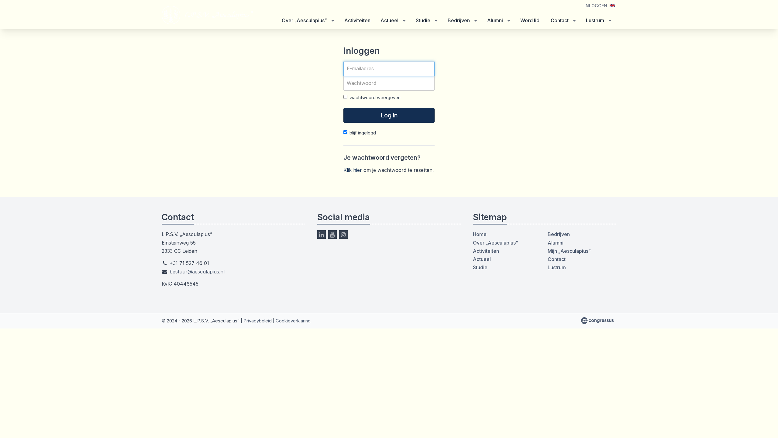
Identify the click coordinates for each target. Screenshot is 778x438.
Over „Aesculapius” (304, 20)
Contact (560, 20)
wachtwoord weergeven (375, 97)
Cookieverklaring (293, 321)
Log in (389, 115)
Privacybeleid (257, 321)
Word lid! (530, 20)
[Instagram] (343, 234)
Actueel (389, 20)
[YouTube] (332, 234)
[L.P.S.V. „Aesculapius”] (207, 15)
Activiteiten (357, 20)
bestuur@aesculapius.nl (197, 272)
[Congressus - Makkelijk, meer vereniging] (597, 320)
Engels (612, 5)
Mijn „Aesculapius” (569, 251)
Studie (423, 20)
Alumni (495, 20)
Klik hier (352, 170)
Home (480, 234)
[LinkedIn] (321, 234)
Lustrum (595, 20)
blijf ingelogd (362, 133)
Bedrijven (459, 20)
